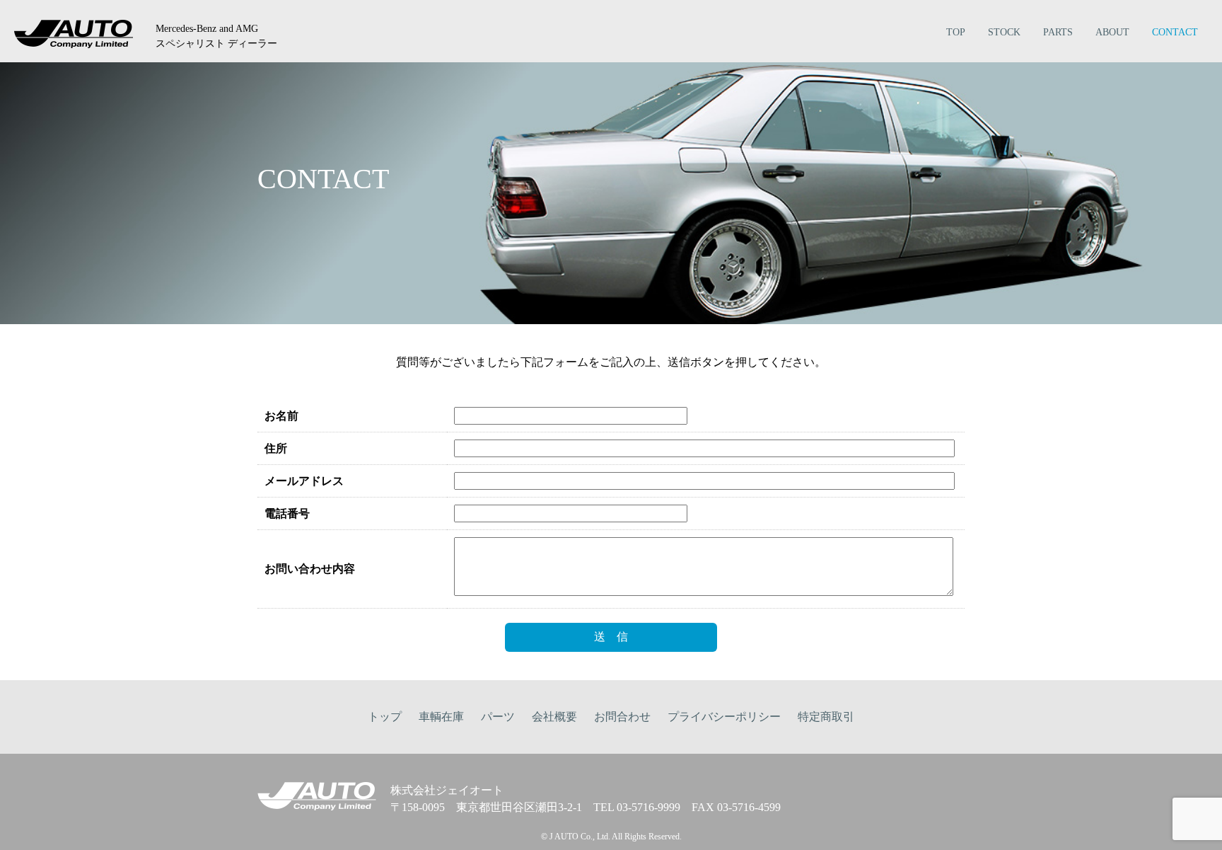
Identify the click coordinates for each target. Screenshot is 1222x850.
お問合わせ (622, 717)
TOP (955, 32)
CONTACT (1175, 32)
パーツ (498, 717)
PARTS (1058, 32)
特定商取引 (826, 717)
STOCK (1004, 32)
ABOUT (1112, 32)
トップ (385, 717)
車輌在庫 (441, 717)
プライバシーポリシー (724, 717)
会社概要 (554, 717)
